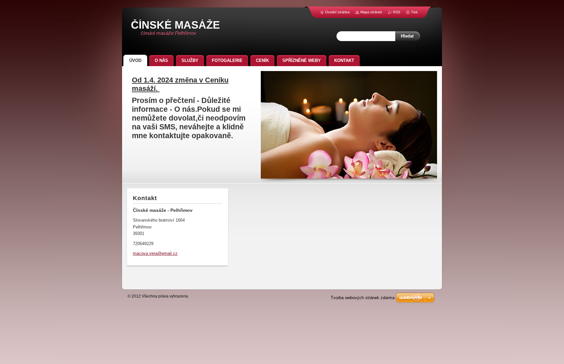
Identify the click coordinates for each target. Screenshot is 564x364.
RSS (396, 12)
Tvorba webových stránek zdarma (363, 297)
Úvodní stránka (337, 12)
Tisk (414, 12)
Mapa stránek (371, 12)
